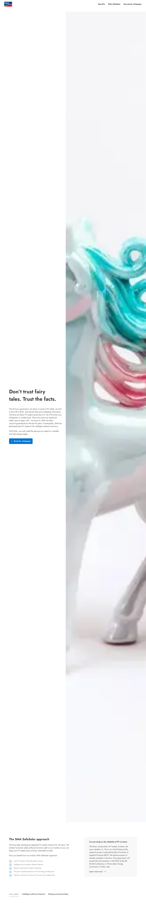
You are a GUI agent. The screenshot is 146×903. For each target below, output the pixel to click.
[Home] (8, 4)
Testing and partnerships (58, 894)
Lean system (14, 894)
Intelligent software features (33, 894)
